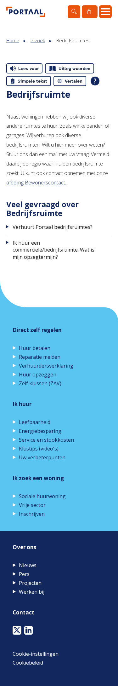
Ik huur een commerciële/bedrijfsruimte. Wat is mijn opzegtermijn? (53, 249)
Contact (23, 612)
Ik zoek (38, 40)
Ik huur (22, 404)
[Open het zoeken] (74, 11)
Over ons (24, 547)
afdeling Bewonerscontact (35, 182)
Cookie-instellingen (36, 653)
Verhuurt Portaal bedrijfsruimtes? (53, 227)
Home (12, 40)
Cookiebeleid (28, 662)
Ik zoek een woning (38, 478)
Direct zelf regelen (37, 330)
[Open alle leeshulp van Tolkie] (95, 81)
